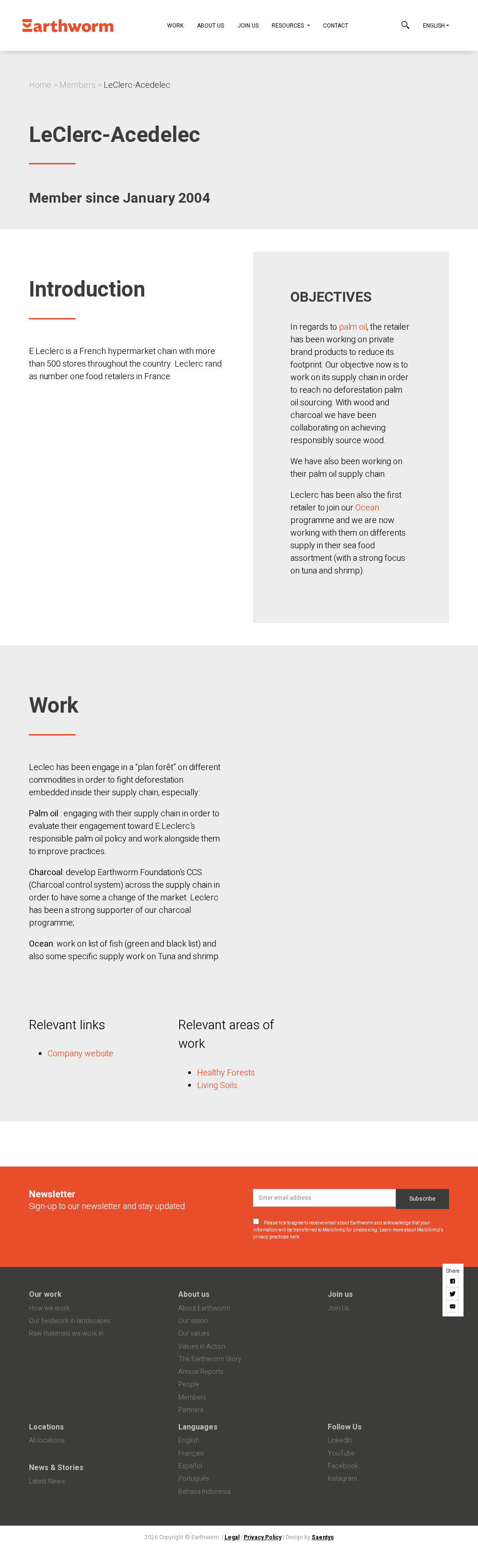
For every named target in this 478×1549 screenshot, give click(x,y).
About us (194, 1294)
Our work (45, 1294)
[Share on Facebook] (453, 1281)
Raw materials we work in (66, 1333)
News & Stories (56, 1467)
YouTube (341, 1453)
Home (40, 85)
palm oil (353, 327)
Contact (335, 25)
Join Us (248, 25)
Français (191, 1453)
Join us (340, 1294)
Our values (194, 1333)
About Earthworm (204, 1308)
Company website (80, 1053)
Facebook (343, 1466)
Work (175, 25)
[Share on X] (453, 1293)
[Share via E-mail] (453, 1306)
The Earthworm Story (209, 1359)
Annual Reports (201, 1372)
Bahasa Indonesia (204, 1492)
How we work (49, 1308)
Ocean (367, 508)
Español (190, 1466)
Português (193, 1479)
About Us (210, 25)
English (434, 25)
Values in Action (201, 1346)
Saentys (323, 1537)
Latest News (47, 1481)
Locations (46, 1427)
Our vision (193, 1321)
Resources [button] (288, 25)
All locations (47, 1440)
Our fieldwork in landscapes (70, 1321)
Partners (191, 1410)
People (188, 1384)
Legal (232, 1537)
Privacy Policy (262, 1537)
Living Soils (217, 1085)
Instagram (342, 1479)
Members (77, 85)
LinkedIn (340, 1440)
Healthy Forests (226, 1073)
